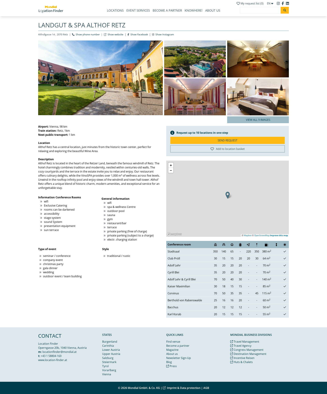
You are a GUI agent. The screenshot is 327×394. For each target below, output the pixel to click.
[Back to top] (316, 383)
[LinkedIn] (287, 3)
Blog (169, 362)
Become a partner (167, 10)
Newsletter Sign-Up (178, 358)
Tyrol (105, 366)
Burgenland (109, 341)
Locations (115, 10)
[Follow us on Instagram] (279, 3)
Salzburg (107, 358)
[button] (227, 195)
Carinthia (108, 346)
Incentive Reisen (243, 358)
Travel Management (246, 341)
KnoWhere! (194, 10)
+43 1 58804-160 (51, 356)
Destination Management (249, 354)
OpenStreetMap (261, 235)
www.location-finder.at (52, 360)
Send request (227, 140)
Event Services (138, 10)
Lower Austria (111, 350)
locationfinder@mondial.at (59, 352)
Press (173, 366)
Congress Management (248, 350)
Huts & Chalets (243, 362)
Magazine (172, 350)
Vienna (106, 374)
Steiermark (109, 362)
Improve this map (279, 235)
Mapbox (248, 235)
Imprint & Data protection (183, 388)
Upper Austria (111, 354)
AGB (206, 388)
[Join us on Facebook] (283, 3)
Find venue (173, 341)
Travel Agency (242, 346)
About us (212, 10)
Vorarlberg (109, 370)
